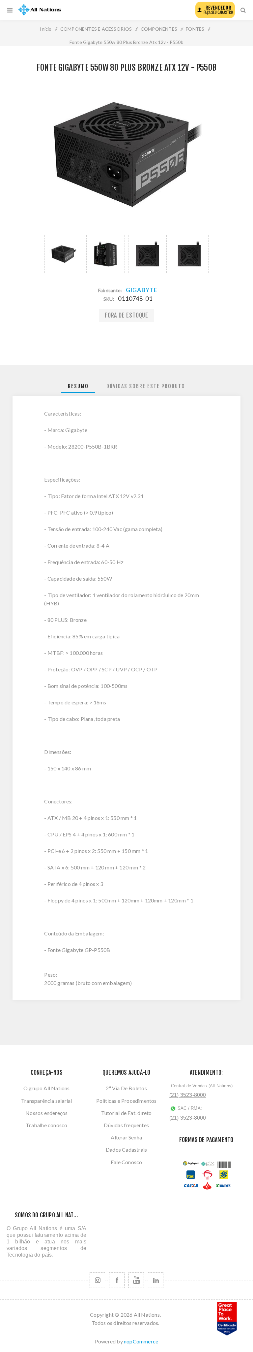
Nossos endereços (46, 1113)
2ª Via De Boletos (126, 1088)
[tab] (78, 386)
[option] (64, 254)
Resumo (78, 386)
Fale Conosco (126, 1162)
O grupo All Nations (46, 1088)
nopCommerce (141, 1341)
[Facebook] (117, 1280)
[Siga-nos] (97, 1280)
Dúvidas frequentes (126, 1125)
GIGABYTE (141, 289)
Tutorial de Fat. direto (126, 1113)
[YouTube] (136, 1280)
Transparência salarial (46, 1101)
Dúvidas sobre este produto (145, 386)
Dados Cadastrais (126, 1149)
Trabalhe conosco (46, 1125)
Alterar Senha (126, 1137)
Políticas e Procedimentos (126, 1101)
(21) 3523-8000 (187, 1095)
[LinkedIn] (155, 1280)
